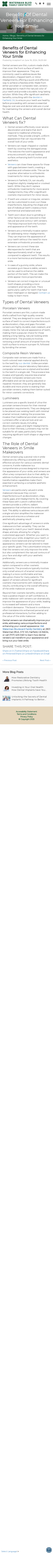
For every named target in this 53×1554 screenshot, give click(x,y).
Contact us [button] (44, 293)
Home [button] (5, 36)
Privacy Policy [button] (26, 717)
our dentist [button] (24, 363)
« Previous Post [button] (10, 660)
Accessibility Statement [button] (26, 711)
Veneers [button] (12, 164)
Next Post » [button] (45, 660)
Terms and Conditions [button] (26, 714)
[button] (17, 4)
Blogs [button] (12, 36)
